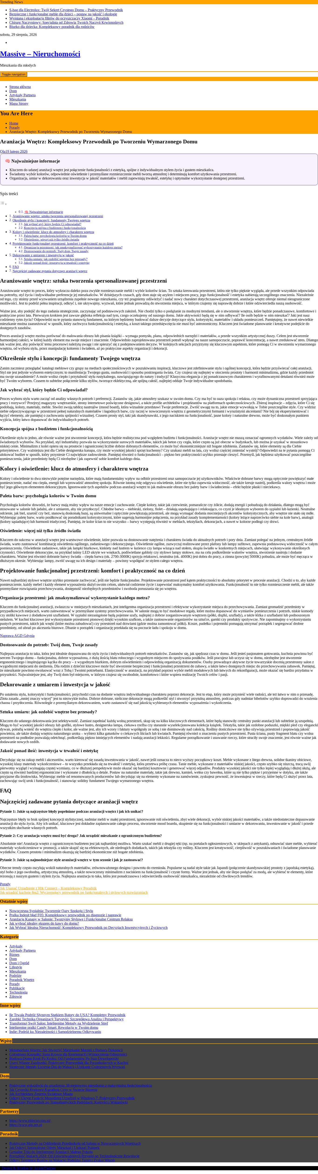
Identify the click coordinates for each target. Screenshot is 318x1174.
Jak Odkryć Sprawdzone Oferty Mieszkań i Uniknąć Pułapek (54, 1148)
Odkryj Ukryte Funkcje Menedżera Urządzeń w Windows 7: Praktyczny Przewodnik (72, 1098)
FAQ (16, 267)
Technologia (18, 992)
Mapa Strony (18, 103)
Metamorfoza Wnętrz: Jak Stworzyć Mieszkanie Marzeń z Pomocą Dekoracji (66, 1050)
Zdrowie (15, 996)
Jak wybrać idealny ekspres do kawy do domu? (44, 923)
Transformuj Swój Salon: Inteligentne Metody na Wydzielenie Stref (58, 1023)
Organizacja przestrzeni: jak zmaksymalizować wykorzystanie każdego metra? (73, 247)
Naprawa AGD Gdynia (17, 636)
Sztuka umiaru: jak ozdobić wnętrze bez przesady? (56, 259)
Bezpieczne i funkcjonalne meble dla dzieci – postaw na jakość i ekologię (63, 14)
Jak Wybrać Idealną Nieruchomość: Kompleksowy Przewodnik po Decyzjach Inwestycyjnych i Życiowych (88, 928)
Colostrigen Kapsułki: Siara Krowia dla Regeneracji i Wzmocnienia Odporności (68, 1054)
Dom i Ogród (19, 963)
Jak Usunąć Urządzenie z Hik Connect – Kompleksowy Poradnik (48, 888)
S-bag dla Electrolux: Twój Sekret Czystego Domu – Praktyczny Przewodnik (66, 10)
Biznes (14, 955)
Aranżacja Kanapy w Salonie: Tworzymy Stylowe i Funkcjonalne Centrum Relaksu (71, 919)
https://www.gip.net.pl (25, 1125)
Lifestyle (15, 967)
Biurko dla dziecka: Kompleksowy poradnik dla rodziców (52, 27)
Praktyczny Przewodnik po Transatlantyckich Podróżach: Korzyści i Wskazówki (68, 1102)
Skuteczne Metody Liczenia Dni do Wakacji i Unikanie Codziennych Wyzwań (67, 1067)
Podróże (15, 976)
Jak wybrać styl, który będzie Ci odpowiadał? (52, 224)
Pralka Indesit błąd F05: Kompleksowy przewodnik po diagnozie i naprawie (65, 915)
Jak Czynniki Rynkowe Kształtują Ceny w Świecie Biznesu (53, 1090)
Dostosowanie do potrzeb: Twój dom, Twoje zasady (56, 251)
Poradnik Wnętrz (21, 980)
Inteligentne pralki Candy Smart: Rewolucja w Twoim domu (53, 1027)
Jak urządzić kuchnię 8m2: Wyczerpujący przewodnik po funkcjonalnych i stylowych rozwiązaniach (74, 892)
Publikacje (17, 988)
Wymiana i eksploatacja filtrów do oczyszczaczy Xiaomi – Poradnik (59, 18)
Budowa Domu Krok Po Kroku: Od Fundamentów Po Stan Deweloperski (63, 1058)
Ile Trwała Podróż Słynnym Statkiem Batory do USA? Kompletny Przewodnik (67, 1015)
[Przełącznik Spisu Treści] (3, 204)
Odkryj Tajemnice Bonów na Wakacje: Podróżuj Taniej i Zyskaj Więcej (62, 1160)
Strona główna (20, 87)
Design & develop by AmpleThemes (28, 1168)
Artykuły (16, 946)
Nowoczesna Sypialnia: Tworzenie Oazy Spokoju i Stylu (51, 911)
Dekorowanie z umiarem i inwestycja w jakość (43, 255)
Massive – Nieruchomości (40, 54)
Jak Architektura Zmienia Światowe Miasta (41, 1094)
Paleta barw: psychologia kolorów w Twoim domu (55, 235)
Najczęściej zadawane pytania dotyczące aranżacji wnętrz (50, 271)
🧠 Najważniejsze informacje (43, 212)
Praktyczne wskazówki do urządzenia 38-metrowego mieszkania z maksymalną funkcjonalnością (80, 1085)
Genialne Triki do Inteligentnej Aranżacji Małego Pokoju (51, 1152)
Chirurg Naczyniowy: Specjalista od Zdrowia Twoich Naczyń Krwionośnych (66, 22)
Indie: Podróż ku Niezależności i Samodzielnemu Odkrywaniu (55, 1032)
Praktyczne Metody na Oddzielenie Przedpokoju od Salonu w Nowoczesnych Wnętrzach (75, 1143)
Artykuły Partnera (22, 95)
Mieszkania (17, 99)
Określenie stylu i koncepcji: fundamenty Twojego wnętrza (51, 220)
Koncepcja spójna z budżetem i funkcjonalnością (55, 228)
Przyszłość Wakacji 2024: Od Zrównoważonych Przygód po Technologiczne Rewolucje (74, 1156)
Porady (5, 884)
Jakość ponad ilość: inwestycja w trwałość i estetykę (57, 262)
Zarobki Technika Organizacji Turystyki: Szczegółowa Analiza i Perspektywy (66, 1019)
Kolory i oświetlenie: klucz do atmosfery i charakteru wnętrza (53, 232)
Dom (13, 91)
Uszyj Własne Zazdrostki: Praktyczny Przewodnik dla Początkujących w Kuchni (68, 1063)
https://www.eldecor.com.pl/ (30, 1121)
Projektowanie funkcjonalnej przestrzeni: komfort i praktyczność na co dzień (63, 243)
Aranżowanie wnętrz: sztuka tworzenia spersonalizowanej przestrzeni (58, 216)
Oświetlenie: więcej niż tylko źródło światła (51, 239)
